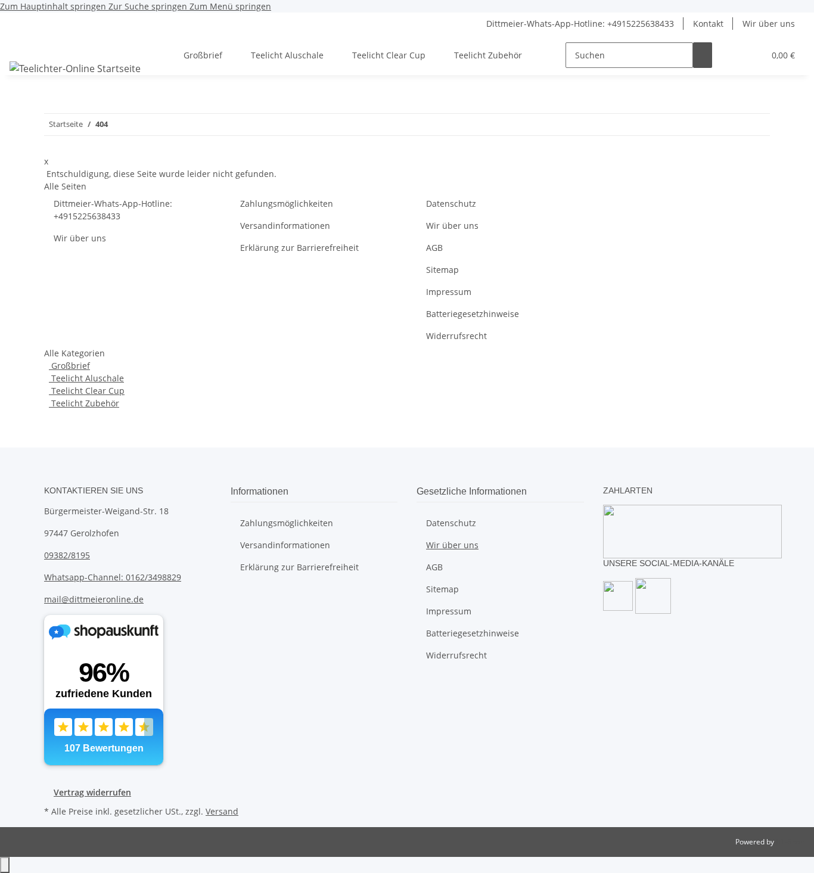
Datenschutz (451, 203)
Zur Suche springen (148, 6)
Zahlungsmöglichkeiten (286, 203)
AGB (434, 247)
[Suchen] (702, 55)
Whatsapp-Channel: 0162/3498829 (112, 577)
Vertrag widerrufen (92, 792)
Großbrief (69, 365)
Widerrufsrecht (456, 335)
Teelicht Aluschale (86, 378)
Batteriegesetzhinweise (472, 313)
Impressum (448, 291)
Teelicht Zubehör (84, 403)
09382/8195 (67, 555)
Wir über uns (768, 23)
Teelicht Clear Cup (87, 390)
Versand (222, 811)
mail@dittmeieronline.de (94, 599)
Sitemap (442, 269)
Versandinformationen (285, 225)
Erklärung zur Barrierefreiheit (299, 247)
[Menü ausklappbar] (24, 45)
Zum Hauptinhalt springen (54, 6)
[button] (731, 55)
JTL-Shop (790, 842)
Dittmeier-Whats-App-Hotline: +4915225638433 (580, 23)
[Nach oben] (5, 865)
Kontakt (708, 23)
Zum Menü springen (230, 6)
